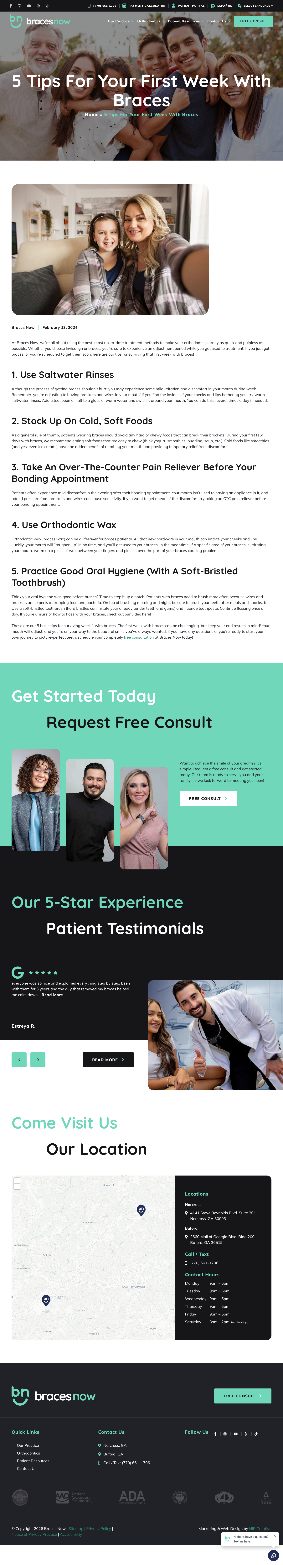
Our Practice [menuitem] (119, 21)
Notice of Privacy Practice (34, 1534)
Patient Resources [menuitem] (184, 21)
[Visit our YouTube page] (29, 6)
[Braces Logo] (53, 1396)
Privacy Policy (98, 1528)
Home (92, 114)
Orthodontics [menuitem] (148, 21)
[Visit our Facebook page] (11, 6)
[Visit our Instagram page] (19, 6)
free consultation (139, 637)
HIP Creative (260, 1528)
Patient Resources (33, 1460)
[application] (93, 1258)
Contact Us (27, 1468)
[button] (46, 1300)
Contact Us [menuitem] (216, 21)
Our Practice (28, 1445)
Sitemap (76, 1528)
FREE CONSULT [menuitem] (253, 21)
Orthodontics (28, 1453)
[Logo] (40, 21)
